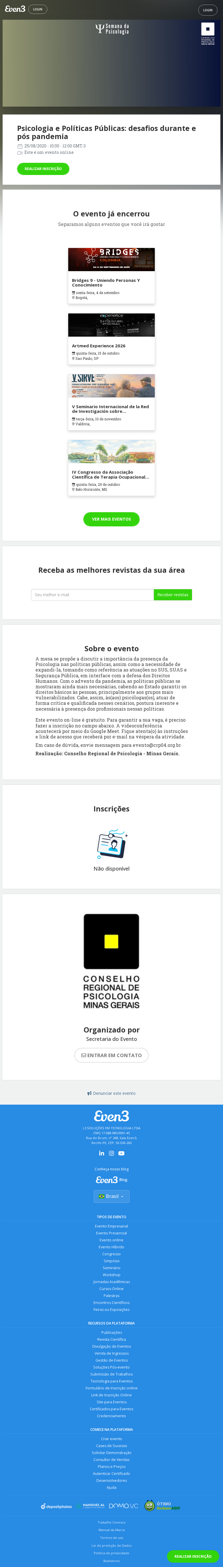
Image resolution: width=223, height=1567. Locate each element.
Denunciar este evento (114, 1093)
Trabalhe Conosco (112, 1522)
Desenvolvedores (111, 1480)
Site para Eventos (112, 1402)
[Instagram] (111, 1155)
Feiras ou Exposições (111, 1309)
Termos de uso (111, 1537)
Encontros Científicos (111, 1302)
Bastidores (111, 1561)
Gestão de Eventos (112, 1360)
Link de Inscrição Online (111, 1395)
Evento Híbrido (111, 1247)
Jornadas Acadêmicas (111, 1281)
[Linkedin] (101, 1155)
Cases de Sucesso (111, 1445)
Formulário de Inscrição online (112, 1388)
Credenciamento (111, 1415)
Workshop (112, 1274)
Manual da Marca (111, 1530)
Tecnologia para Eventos (112, 1381)
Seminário (112, 1267)
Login (37, 9)
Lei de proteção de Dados (111, 1545)
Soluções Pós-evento (111, 1367)
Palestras (111, 1295)
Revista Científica (111, 1339)
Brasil (112, 1196)
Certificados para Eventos (111, 1409)
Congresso (111, 1254)
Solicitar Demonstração (112, 1452)
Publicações (111, 1332)
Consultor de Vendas (111, 1459)
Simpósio (112, 1260)
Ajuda (111, 1487)
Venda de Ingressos (112, 1353)
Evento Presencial (111, 1233)
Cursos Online (111, 1288)
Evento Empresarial (111, 1226)
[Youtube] (121, 1155)
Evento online (111, 1240)
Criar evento (111, 1438)
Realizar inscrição (43, 168)
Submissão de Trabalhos (111, 1374)
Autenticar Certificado (111, 1473)
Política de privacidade (111, 1553)
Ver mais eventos (111, 519)
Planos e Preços (111, 1466)
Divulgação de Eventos (111, 1346)
